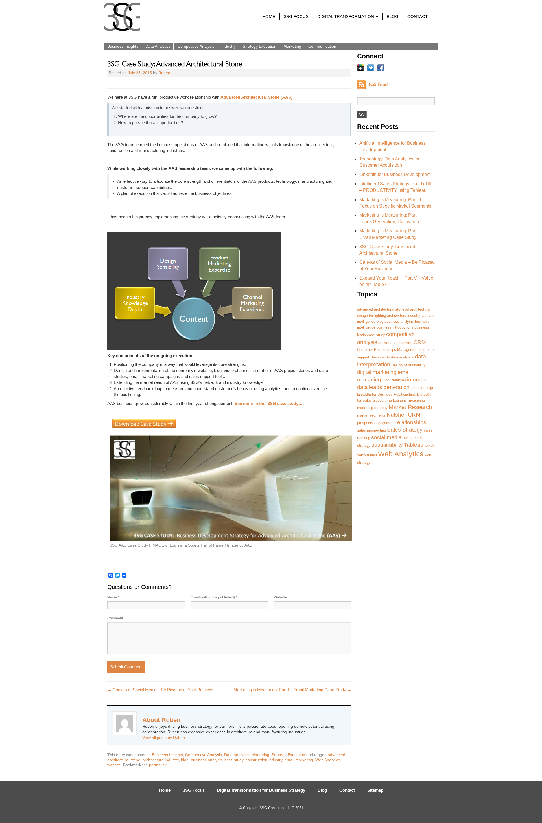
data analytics (402, 357)
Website (280, 597)
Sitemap (375, 790)
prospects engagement (375, 423)
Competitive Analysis (196, 46)
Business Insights (122, 46)
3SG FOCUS (296, 16)
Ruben (164, 73)
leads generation (389, 387)
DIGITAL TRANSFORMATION (346, 16)
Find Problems (394, 380)
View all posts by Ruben (166, 737)
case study (233, 760)
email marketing (299, 760)
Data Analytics (158, 46)
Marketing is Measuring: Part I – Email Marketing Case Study (292, 689)
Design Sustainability (408, 365)
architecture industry (161, 760)
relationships (410, 422)
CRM (420, 342)
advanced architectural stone (380, 309)
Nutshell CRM (403, 415)
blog (185, 760)
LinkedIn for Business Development (394, 174)
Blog (322, 790)
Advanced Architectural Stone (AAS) (256, 97)
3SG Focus (194, 790)
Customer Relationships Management (387, 349)
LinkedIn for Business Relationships (386, 394)
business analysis (206, 760)
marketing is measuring (406, 400)
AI (407, 309)
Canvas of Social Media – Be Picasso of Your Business (161, 689)
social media (386, 437)
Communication (322, 46)
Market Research (410, 407)
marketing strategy (372, 408)
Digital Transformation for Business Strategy (261, 790)
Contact (347, 790)
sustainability (387, 445)
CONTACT (417, 16)
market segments (371, 415)
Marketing (292, 46)
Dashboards (380, 357)
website (114, 765)
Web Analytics (327, 760)
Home (165, 790)
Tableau (413, 445)
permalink (158, 765)
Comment (115, 618)
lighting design (422, 388)
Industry (228, 46)
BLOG (393, 16)
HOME (268, 16)
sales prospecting (371, 430)
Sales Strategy (405, 430)
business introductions (395, 327)
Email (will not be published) (214, 597)
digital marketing (377, 372)
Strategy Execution (259, 46)
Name (113, 597)
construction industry (264, 760)
